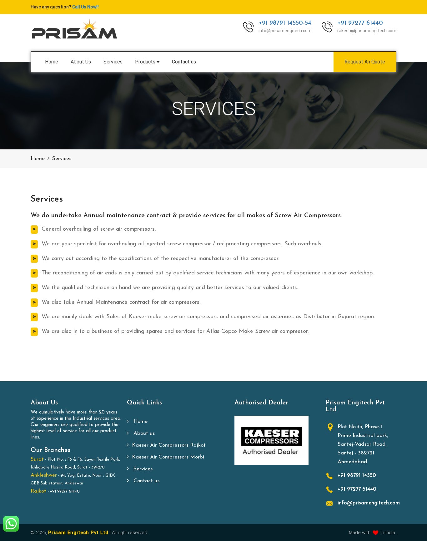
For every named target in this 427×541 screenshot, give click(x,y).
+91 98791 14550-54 (285, 23)
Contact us (184, 62)
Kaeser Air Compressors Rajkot (169, 445)
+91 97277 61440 (360, 23)
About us (143, 433)
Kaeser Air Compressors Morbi (168, 457)
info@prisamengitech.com (369, 503)
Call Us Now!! (85, 6)
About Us (81, 62)
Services (113, 62)
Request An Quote (364, 62)
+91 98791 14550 (357, 475)
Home (51, 62)
